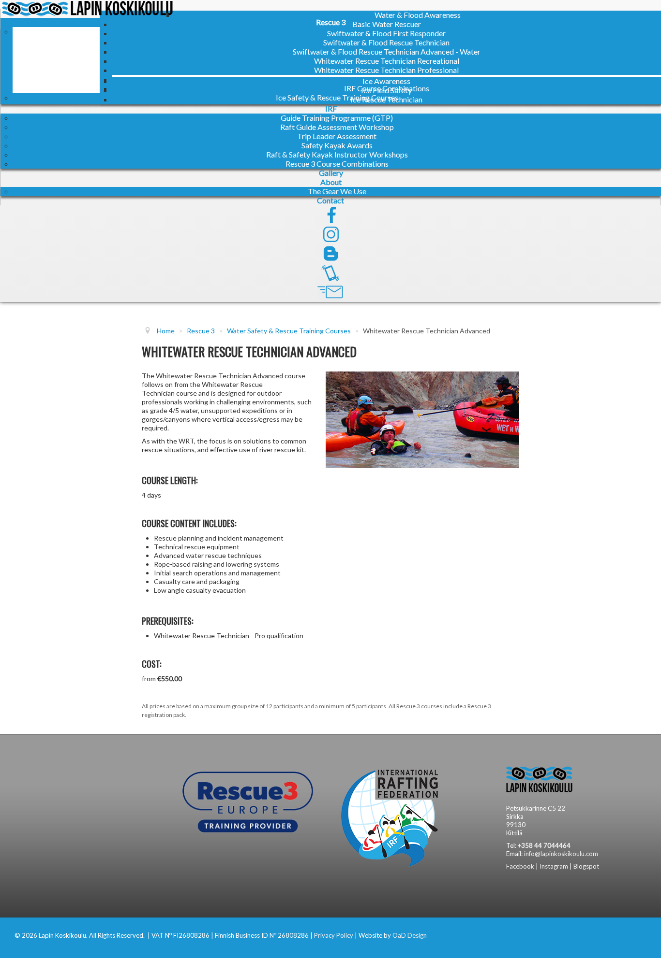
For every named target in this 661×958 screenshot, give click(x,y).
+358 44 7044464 (544, 845)
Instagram (554, 866)
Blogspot (586, 866)
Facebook (520, 866)
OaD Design (409, 935)
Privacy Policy (333, 935)
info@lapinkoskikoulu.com (561, 854)
